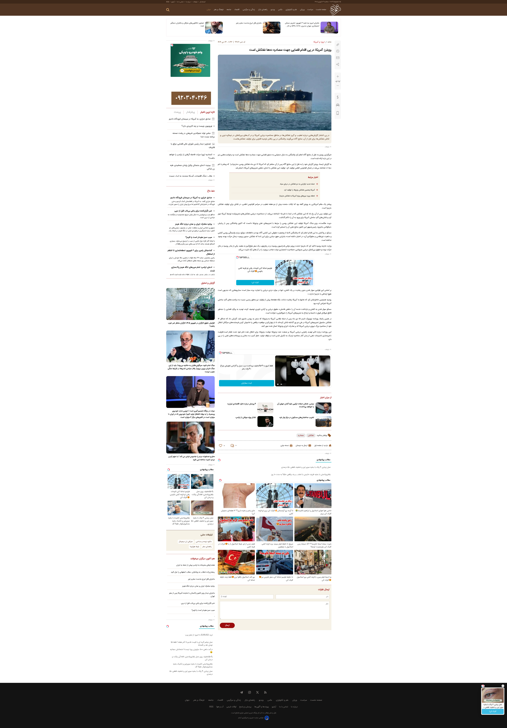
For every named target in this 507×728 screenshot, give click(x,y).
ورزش (302, 9)
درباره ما (188, 1)
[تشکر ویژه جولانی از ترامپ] (265, 421)
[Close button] (503, 686)
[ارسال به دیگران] (337, 57)
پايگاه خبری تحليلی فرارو (248, 713)
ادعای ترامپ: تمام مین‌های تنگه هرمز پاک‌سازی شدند (193, 269)
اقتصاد (237, 9)
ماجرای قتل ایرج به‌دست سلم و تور (249, 23)
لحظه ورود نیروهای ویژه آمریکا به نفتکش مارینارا (297, 195)
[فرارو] (335, 9)
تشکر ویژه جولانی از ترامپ (246, 417)
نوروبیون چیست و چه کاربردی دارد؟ (197, 126)
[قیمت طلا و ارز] (337, 97)
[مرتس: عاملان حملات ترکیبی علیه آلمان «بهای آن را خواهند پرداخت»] (323, 407)
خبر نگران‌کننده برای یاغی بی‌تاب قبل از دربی (193, 211)
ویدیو (273, 9)
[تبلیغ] (191, 98)
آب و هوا (220, 706)
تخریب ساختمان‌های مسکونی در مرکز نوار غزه (297, 417)
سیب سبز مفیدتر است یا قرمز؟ (199, 237)
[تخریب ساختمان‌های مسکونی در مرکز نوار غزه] (323, 421)
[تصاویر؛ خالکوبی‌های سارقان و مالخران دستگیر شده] (214, 28)
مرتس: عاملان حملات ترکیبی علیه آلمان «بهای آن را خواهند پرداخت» (295, 405)
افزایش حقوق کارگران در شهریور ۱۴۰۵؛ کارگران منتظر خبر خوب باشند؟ (191, 325)
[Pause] (277, 384)
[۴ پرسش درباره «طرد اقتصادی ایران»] (265, 407)
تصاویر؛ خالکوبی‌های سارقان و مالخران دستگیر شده (187, 24)
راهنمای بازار (263, 9)
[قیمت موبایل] (337, 113)
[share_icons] (337, 64)
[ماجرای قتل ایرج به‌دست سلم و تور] (271, 28)
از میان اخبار (325, 397)
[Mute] (281, 384)
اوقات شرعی (231, 706)
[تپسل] (237, 257)
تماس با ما (180, 1)
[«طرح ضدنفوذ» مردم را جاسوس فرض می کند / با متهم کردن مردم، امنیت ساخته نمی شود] (190, 437)
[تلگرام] (241, 692)
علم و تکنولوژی (291, 9)
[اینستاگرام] (249, 692)
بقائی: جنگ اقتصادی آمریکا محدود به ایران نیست (190, 176)
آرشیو (173, 1)
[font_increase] (338, 76)
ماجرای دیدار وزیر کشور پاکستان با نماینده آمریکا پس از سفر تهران (192, 595)
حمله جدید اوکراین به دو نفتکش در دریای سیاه (297, 184)
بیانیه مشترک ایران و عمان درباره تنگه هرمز (193, 224)
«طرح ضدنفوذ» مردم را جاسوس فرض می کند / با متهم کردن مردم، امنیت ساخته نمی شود (191, 458)
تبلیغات (195, 1)
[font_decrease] (338, 86)
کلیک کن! (255, 282)
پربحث (177, 112)
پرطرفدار (190, 112)
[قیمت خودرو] (337, 105)
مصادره (301, 435)
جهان (209, 9)
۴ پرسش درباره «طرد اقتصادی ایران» (241, 403)
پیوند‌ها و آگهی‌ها (261, 706)
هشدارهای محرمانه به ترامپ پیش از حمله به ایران (195, 565)
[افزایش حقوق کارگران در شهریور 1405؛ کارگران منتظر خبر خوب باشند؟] (190, 304)
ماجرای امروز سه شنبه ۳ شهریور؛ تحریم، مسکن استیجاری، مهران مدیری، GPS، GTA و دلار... (302, 24)
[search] (167, 9)
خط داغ (211, 191)
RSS (167, 1)
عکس (280, 9)
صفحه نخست (321, 9)
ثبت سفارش (246, 383)
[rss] (265, 692)
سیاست (310, 9)
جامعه (229, 9)
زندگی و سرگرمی (249, 9)
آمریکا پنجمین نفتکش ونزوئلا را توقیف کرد (299, 189)
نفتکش (311, 435)
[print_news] (337, 51)
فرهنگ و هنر (219, 9)
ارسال (227, 625)
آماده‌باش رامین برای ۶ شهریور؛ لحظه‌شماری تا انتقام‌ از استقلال (191, 252)
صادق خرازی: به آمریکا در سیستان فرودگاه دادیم (190, 119)
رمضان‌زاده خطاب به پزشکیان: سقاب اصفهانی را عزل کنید (193, 572)
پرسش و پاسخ (245, 706)
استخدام (202, 1)
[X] (257, 692)
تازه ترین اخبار (207, 112)
